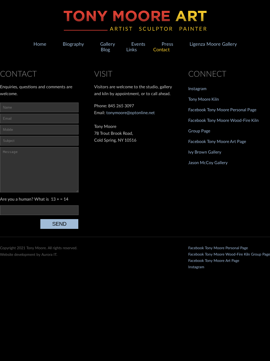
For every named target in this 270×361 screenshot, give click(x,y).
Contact (161, 50)
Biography (73, 44)
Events (138, 44)
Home (39, 44)
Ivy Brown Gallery (204, 152)
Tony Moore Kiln (203, 99)
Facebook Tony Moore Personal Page (222, 110)
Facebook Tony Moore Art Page (217, 142)
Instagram (197, 89)
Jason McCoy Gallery (208, 163)
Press (167, 44)
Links (131, 50)
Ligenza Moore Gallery (213, 44)
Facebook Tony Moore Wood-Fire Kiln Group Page (229, 254)
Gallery (107, 44)
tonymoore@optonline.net (130, 113)
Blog (105, 50)
